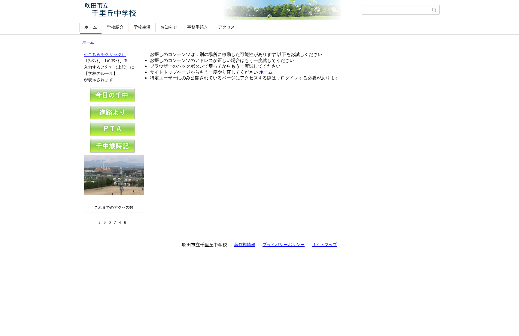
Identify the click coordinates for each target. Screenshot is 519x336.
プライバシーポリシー (284, 244)
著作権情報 (244, 244)
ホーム (90, 27)
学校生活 (142, 27)
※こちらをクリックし (105, 54)
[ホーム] (221, 10)
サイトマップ (324, 244)
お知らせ (168, 27)
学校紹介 (115, 27)
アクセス (226, 27)
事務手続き (197, 27)
